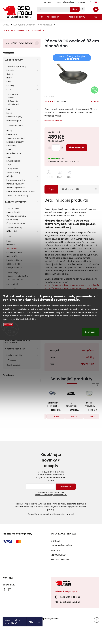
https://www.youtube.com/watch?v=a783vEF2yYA (71, 288)
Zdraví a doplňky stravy (17, 195)
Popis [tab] (51, 189)
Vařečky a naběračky (16, 216)
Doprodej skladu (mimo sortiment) (17, 341)
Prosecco (12, 360)
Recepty (10, 70)
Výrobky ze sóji (13, 172)
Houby (9, 130)
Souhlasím (90, 331)
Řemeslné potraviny (16, 180)
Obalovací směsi (15, 125)
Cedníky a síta (13, 264)
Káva (9, 81)
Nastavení (8, 325)
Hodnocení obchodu (61, 559)
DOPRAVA (47, 2)
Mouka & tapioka (14, 120)
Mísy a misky (12, 219)
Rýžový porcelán (14, 252)
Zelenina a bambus (16, 138)
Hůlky (10, 236)
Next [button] (98, 385)
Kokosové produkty (15, 142)
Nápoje (10, 176)
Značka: (94, 101)
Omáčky (10, 85)
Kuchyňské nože (14, 267)
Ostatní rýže (13, 101)
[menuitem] (51, 17)
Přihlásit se (65, 487)
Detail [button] (59, 416)
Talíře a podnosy (14, 227)
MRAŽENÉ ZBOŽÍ (13, 161)
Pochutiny (11, 145)
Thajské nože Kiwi (15, 279)
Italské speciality (14, 355)
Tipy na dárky (13, 208)
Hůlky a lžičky (12, 231)
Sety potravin (13, 168)
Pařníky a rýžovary (15, 260)
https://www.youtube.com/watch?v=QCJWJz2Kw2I (71, 285)
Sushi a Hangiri (13, 212)
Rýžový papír (13, 104)
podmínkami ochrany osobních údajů (51, 495)
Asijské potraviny (14, 59)
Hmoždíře (11, 244)
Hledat (75, 9)
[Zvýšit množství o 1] (62, 148)
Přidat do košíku (76, 147)
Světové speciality (15, 348)
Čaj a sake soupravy (16, 223)
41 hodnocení (60, 101)
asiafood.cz (9, 589)
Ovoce (10, 74)
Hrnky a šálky (12, 256)
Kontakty (82, 2)
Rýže (9, 89)
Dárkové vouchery (15, 184)
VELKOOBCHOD (58, 554)
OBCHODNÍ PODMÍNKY (65, 2)
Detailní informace (53, 120)
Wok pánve (12, 248)
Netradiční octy (14, 153)
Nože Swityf (13, 273)
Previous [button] (94, 385)
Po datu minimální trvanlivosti (21, 191)
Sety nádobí (12, 284)
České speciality (14, 365)
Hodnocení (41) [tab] (70, 189)
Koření (9, 113)
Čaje (9, 164)
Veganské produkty (16, 187)
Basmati (11, 97)
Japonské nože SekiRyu (18, 276)
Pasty (9, 109)
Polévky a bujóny (14, 116)
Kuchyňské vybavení (16, 201)
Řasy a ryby (12, 134)
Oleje (9, 149)
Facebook (4, 589)
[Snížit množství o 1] (49, 148)
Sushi (9, 157)
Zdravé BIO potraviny (16, 66)
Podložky (11, 241)
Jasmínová (13, 94)
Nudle (9, 77)
